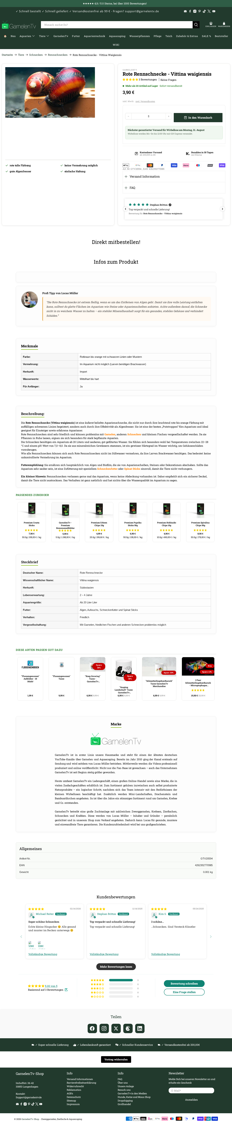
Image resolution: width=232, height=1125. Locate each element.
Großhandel (124, 1104)
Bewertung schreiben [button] (184, 983)
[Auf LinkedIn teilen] (140, 1028)
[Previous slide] (21, 936)
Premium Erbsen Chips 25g (99, 524)
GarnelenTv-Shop (30, 1119)
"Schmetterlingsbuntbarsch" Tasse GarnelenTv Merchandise (159, 683)
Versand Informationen (80, 1079)
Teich (168, 36)
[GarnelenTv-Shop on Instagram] (194, 11)
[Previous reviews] (125, 209)
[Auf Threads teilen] (128, 1028)
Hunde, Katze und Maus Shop (134, 1097)
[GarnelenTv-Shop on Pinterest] (199, 11)
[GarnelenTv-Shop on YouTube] (213, 11)
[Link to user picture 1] (32, 945)
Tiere (42, 36)
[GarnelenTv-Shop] (19, 25)
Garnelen (109, 434)
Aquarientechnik (94, 36)
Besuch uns (124, 1089)
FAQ (132, 188)
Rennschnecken (58, 55)
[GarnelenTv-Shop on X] (209, 11)
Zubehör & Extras (187, 36)
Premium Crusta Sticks (31, 524)
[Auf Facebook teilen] (92, 1028)
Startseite (7, 55)
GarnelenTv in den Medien (132, 1093)
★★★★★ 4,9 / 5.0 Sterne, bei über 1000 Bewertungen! (115, 3)
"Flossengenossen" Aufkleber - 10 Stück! (30, 679)
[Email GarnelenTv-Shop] (185, 11)
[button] (130, 79)
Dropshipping (125, 1100)
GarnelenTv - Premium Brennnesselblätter (65, 525)
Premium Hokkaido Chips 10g (166, 524)
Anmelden (191, 1099)
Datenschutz (74, 1097)
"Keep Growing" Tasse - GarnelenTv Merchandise (92, 679)
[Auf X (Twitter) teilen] (116, 1028)
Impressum (73, 1104)
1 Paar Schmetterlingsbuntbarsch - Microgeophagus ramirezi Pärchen (198, 683)
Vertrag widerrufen (116, 1059)
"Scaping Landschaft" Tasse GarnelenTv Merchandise (124, 690)
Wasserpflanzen (139, 36)
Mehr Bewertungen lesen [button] (116, 966)
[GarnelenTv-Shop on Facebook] (190, 11)
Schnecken (36, 55)
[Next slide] (210, 936)
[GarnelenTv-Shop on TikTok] (204, 11)
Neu (13, 36)
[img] (36, 909)
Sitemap (71, 1100)
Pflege (158, 36)
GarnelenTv (60, 36)
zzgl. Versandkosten (145, 101)
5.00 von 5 (51, 986)
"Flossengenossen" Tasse (61, 677)
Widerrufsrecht (75, 1086)
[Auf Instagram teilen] (104, 1028)
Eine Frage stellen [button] (184, 992)
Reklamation (74, 1089)
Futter (76, 36)
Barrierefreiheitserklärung (81, 1082)
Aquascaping (117, 36)
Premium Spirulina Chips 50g (200, 524)
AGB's (70, 1093)
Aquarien (25, 36)
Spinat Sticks (132, 468)
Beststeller (221, 36)
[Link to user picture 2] (42, 945)
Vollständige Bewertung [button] (42, 954)
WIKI (116, 44)
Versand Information (145, 176)
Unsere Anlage (126, 1086)
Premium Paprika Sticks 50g (132, 524)
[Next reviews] (222, 209)
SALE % (206, 36)
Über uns (123, 1082)
